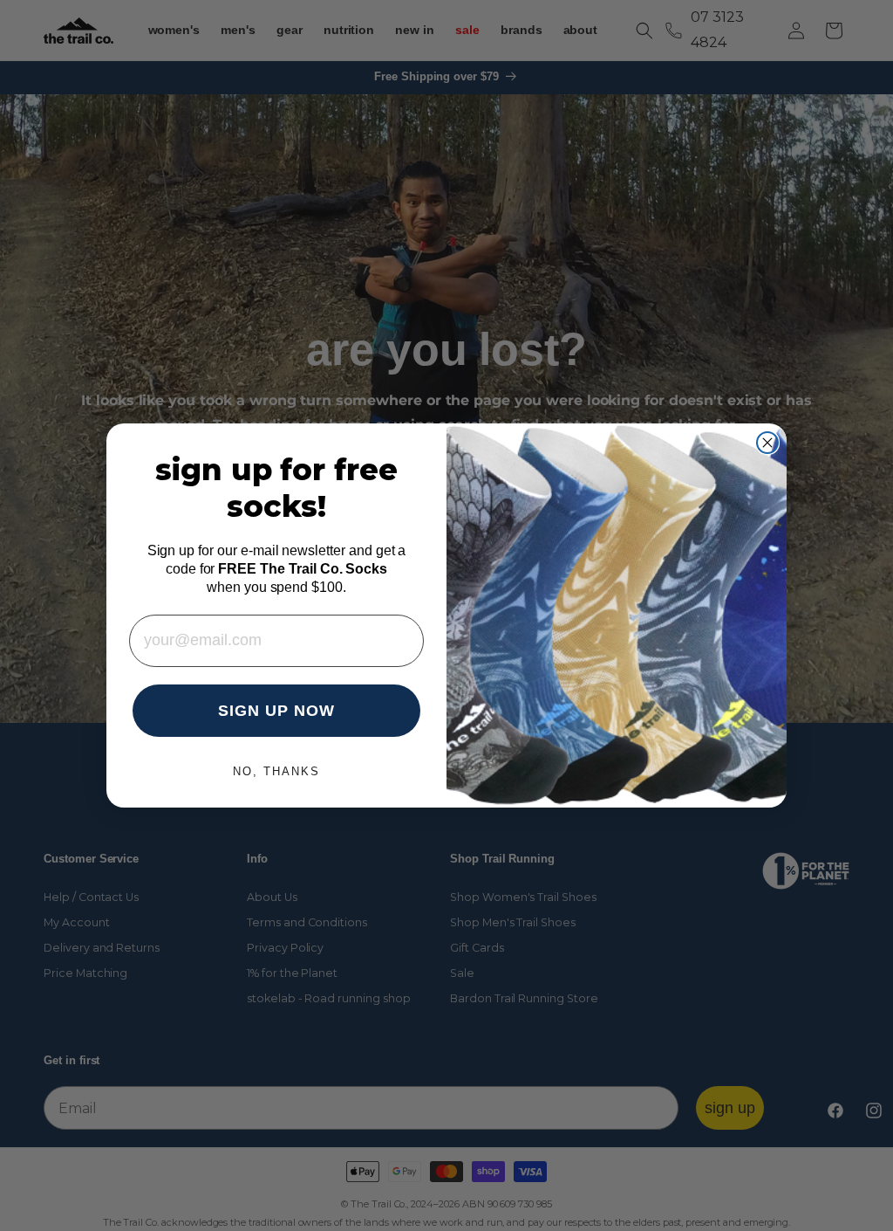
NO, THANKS (276, 771)
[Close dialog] (767, 442)
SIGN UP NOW (276, 710)
